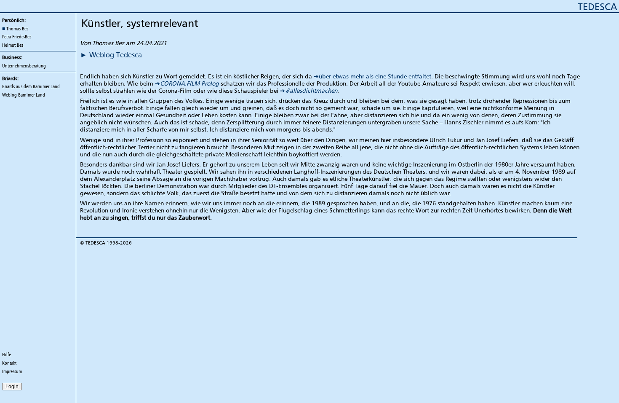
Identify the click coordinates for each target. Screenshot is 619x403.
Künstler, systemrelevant (139, 23)
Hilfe (6, 354)
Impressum (12, 371)
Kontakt (9, 363)
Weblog (23, 95)
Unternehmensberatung (24, 66)
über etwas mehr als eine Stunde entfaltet (375, 76)
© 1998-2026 (106, 243)
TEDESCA (597, 6)
